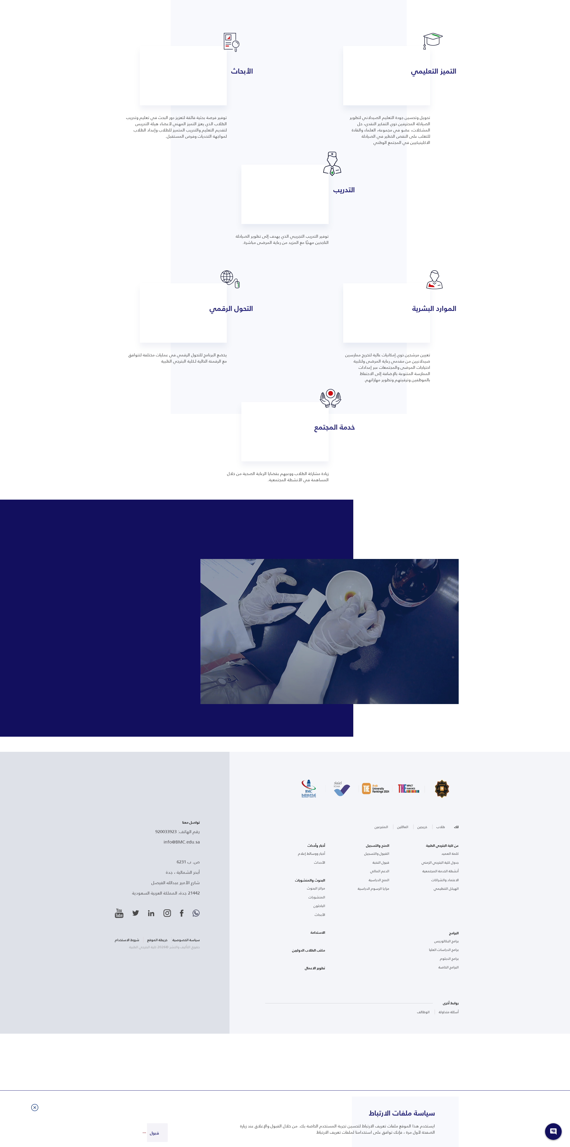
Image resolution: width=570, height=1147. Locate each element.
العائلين (402, 826)
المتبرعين (381, 826)
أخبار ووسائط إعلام (311, 853)
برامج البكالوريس (446, 941)
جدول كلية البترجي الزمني (440, 862)
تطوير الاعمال (315, 968)
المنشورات (316, 897)
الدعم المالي (379, 871)
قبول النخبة (381, 862)
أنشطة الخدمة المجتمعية (440, 871)
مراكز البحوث (316, 888)
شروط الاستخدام (127, 940)
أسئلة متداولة (449, 1011)
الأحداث (319, 862)
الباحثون (319, 906)
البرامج (454, 933)
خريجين (422, 826)
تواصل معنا (191, 822)
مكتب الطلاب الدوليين (308, 950)
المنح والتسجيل (377, 846)
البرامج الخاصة (448, 967)
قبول (154, 1133)
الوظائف (423, 1011)
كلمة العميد (450, 853)
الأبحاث (320, 914)
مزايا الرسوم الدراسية (373, 888)
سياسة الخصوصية (186, 940)
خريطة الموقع (157, 940)
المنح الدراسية (379, 880)
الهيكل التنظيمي (446, 888)
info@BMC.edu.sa (182, 842)
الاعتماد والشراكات (445, 880)
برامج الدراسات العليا (444, 949)
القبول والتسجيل (376, 853)
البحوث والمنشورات (310, 880)
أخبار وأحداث (316, 846)
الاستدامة (318, 932)
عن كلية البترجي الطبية (442, 846)
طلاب (440, 826)
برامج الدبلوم (449, 958)
